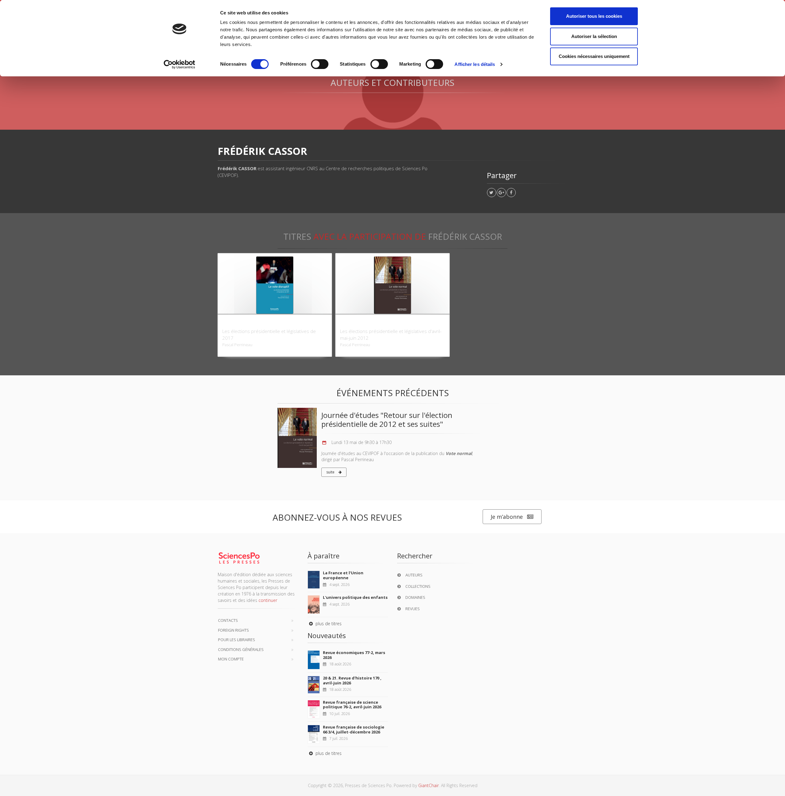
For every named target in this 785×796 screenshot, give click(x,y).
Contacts (228, 620)
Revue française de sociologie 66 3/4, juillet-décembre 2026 (353, 729)
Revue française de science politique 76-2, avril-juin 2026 (352, 704)
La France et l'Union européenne (343, 575)
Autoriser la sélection (594, 36)
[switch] (319, 64)
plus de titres (328, 623)
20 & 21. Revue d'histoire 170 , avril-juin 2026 (352, 680)
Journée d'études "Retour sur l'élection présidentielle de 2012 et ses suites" (386, 419)
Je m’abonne (507, 516)
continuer (267, 600)
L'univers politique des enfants (355, 597)
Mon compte (231, 659)
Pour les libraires (236, 639)
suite (330, 472)
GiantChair (428, 785)
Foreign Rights (233, 630)
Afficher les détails (474, 64)
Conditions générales (241, 649)
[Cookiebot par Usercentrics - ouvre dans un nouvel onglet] (179, 64)
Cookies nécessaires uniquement (594, 56)
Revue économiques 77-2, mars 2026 (354, 655)
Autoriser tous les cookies (594, 16)
